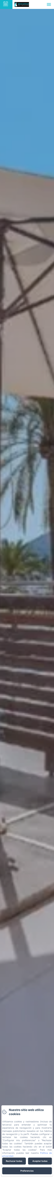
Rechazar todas (14, 1161)
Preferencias (27, 1170)
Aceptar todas (39, 1161)
